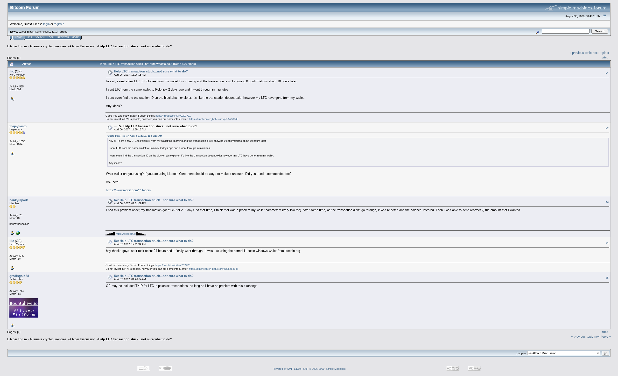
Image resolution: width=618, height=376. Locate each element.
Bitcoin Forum (17, 46)
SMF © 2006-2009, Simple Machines (324, 368)
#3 (607, 202)
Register (63, 37)
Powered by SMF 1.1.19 (287, 368)
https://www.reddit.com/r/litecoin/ (129, 190)
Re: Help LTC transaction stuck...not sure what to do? (157, 126)
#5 (607, 278)
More (75, 37)
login (46, 24)
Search (40, 37)
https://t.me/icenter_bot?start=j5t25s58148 (213, 119)
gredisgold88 (19, 276)
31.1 (54, 31)
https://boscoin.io (126, 233)
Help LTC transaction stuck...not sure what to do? (135, 46)
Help (29, 37)
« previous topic (580, 53)
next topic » (601, 53)
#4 (607, 242)
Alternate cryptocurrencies (48, 46)
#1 (607, 73)
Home (18, 37)
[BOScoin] (17, 232)
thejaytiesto (18, 126)
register (58, 24)
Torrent (62, 31)
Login (51, 37)
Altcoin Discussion (82, 46)
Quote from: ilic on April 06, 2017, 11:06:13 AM (134, 136)
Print (605, 57)
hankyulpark (18, 200)
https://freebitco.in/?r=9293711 (173, 115)
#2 (607, 128)
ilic (11, 71)
